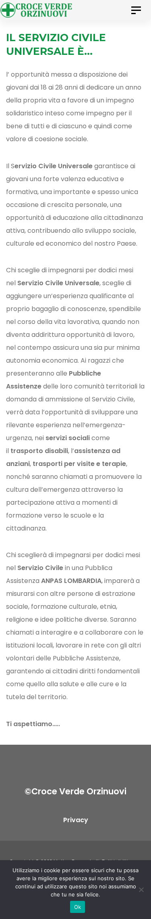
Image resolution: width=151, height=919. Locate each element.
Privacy (75, 820)
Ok (77, 907)
